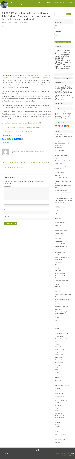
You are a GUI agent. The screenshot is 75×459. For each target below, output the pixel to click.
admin (4, 22)
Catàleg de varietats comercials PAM (63, 136)
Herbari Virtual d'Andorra (61, 273)
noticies (63, 62)
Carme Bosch (58, 220)
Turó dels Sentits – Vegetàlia (61, 246)
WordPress (71, 455)
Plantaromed (58, 390)
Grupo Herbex (58, 357)
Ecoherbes (57, 291)
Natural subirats (58, 375)
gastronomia (59, 58)
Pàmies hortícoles (59, 380)
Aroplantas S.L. (58, 216)
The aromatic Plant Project (61, 166)
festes (66, 56)
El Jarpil (57, 352)
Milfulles (57, 372)
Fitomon (57, 419)
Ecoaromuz (57, 341)
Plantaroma (57, 388)
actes (56, 50)
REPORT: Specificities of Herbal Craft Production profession (21, 127)
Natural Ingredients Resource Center (63, 160)
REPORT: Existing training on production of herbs (17, 131)
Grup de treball (46, 2)
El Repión (57, 410)
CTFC (2, 453)
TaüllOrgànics (58, 398)
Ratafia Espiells (58, 163)
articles (68, 50)
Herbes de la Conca (59, 360)
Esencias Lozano (59, 354)
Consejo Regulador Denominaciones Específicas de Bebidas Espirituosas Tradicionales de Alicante (63, 200)
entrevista (68, 54)
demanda (63, 54)
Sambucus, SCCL (59, 393)
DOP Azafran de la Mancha (61, 205)
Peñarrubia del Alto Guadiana (62, 385)
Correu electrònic (10, 210)
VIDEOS (64, 68)
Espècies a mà (58, 413)
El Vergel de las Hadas (60, 222)
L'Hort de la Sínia (59, 233)
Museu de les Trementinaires (61, 235)
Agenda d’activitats (59, 2)
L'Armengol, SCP (59, 365)
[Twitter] (37, 450)
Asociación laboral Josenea (61, 331)
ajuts (61, 50)
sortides (66, 66)
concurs (59, 52)
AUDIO (55, 52)
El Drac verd (58, 346)
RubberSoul (59, 453)
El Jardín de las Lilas (59, 150)
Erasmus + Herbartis (27, 75)
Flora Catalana (58, 262)
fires (71, 56)
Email (55, 35)
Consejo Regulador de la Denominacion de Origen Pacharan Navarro (63, 185)
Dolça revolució (58, 147)
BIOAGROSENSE (59, 336)
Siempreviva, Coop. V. (60, 396)
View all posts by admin (18, 152)
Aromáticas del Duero (60, 323)
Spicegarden (58, 442)
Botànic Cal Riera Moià (60, 288)
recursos (58, 66)
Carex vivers (58, 429)
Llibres (57, 62)
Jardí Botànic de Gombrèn (61, 230)
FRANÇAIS (69, 2)
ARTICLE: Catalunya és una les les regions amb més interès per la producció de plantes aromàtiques (14, 164)
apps (63, 50)
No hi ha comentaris (24, 22)
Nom (6, 203)
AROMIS (57, 325)
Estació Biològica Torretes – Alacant (63, 294)
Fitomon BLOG (58, 225)
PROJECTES (59, 64)
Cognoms (57, 31)
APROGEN (57, 402)
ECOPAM (57, 431)
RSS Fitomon (59, 103)
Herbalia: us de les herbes (61, 155)
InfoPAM (13, 2)
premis (69, 62)
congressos (66, 52)
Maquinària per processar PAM (62, 143)
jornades (58, 60)
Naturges (57, 377)
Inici (39, 2)
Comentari (8, 186)
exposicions (59, 56)
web (68, 68)
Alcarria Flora (58, 213)
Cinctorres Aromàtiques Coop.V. (62, 338)
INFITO (56, 158)
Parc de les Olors (59, 175)
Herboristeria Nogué (59, 228)
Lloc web (7, 216)
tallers (57, 68)
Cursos (57, 54)
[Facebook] (38, 450)
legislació (66, 60)
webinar (56, 70)
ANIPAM (57, 170)
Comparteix (27, 139)
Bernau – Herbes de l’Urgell (61, 333)
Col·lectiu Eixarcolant (60, 172)
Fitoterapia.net (58, 152)
